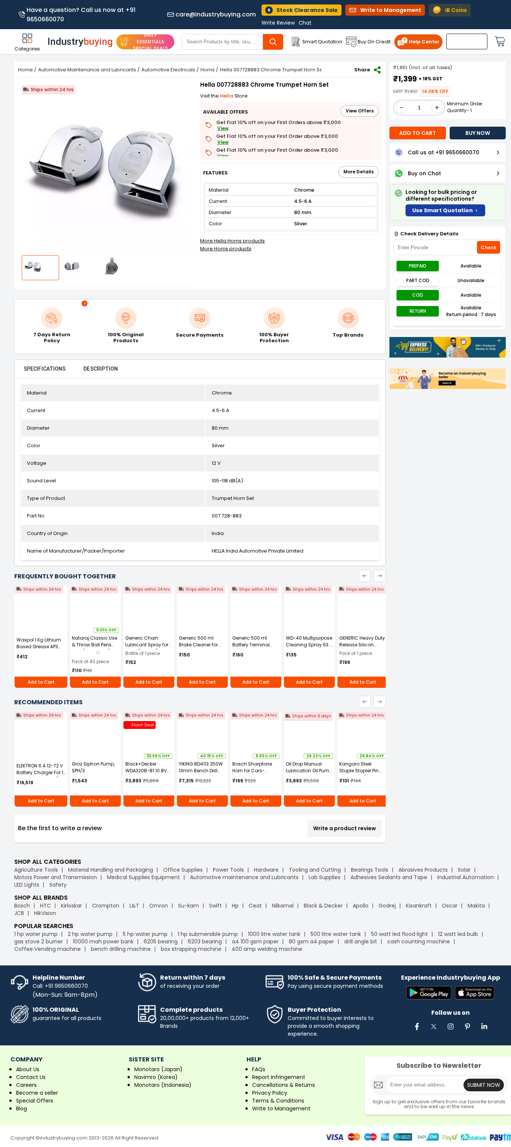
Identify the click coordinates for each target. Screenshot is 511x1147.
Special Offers (34, 1100)
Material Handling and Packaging (110, 870)
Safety (58, 884)
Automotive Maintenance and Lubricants (87, 69)
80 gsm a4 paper (311, 941)
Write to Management (281, 1108)
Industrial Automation (465, 877)
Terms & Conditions (278, 1100)
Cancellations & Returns (283, 1085)
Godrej (387, 905)
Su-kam (188, 905)
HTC (45, 905)
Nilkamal (283, 905)
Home (25, 69)
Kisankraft (419, 905)
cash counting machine (418, 941)
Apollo (360, 905)
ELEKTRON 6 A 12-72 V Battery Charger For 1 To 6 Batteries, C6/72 (39, 772)
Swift (215, 905)
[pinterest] (467, 1030)
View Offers (360, 111)
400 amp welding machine (267, 949)
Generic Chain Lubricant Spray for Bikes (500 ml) (146, 645)
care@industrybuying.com (215, 15)
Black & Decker (323, 905)
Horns (208, 69)
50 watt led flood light (399, 934)
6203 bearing (205, 941)
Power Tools (228, 870)
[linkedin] (484, 1030)
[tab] (44, 369)
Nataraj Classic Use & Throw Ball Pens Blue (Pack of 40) (94, 645)
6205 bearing (161, 941)
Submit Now (483, 1085)
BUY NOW (477, 133)
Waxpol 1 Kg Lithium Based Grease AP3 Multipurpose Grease (39, 646)
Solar (465, 870)
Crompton (105, 905)
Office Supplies (183, 870)
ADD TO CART (417, 133)
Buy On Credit (374, 41)
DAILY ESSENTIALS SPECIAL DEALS (150, 42)
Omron (158, 905)
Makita (476, 905)
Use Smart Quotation (442, 210)
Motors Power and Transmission (55, 877)
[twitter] (433, 1030)
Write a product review (344, 828)
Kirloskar (71, 905)
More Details (358, 172)
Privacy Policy (269, 1093)
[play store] (429, 993)
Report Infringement (278, 1077)
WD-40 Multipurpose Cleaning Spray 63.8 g (309, 645)
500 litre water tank (335, 934)
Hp (235, 905)
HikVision (45, 913)
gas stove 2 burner (38, 941)
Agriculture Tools (36, 870)
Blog (21, 1108)
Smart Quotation (322, 41)
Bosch (22, 905)
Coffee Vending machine (47, 949)
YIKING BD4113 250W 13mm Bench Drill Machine (201, 770)
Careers (26, 1085)
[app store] (474, 993)
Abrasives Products (423, 870)
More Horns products (225, 248)
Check (488, 247)
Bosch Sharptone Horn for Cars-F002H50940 (252, 770)
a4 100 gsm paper (255, 941)
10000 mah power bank (103, 941)
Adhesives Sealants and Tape (389, 877)
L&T (134, 905)
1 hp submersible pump (208, 934)
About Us (27, 1069)
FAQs (258, 1069)
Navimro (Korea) (156, 1077)
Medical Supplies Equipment (143, 877)
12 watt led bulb (458, 934)
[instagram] (450, 1030)
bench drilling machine (121, 949)
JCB (19, 913)
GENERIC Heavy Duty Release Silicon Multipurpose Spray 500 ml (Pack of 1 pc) (362, 648)
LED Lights (26, 884)
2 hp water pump (90, 934)
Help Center (424, 41)
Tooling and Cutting (315, 870)
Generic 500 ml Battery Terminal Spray (251, 645)
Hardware (266, 870)
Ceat (255, 905)
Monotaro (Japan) (158, 1069)
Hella (227, 95)
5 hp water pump (145, 934)
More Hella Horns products (232, 240)
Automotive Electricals (168, 69)
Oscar (450, 905)
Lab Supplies (324, 877)
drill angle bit (360, 941)
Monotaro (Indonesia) (163, 1085)
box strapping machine (191, 949)
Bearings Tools (369, 870)
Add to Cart (41, 682)
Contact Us (31, 1077)
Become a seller (37, 1093)
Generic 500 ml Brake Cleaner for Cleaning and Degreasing (198, 648)
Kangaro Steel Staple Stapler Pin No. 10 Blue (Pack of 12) (360, 774)
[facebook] (416, 1030)
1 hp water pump (36, 934)
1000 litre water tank (274, 934)
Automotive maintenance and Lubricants (244, 877)
